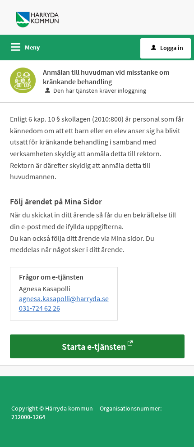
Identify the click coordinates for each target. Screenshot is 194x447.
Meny (32, 47)
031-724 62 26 (39, 307)
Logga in (171, 48)
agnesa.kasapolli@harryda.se (64, 298)
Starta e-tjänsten (94, 346)
